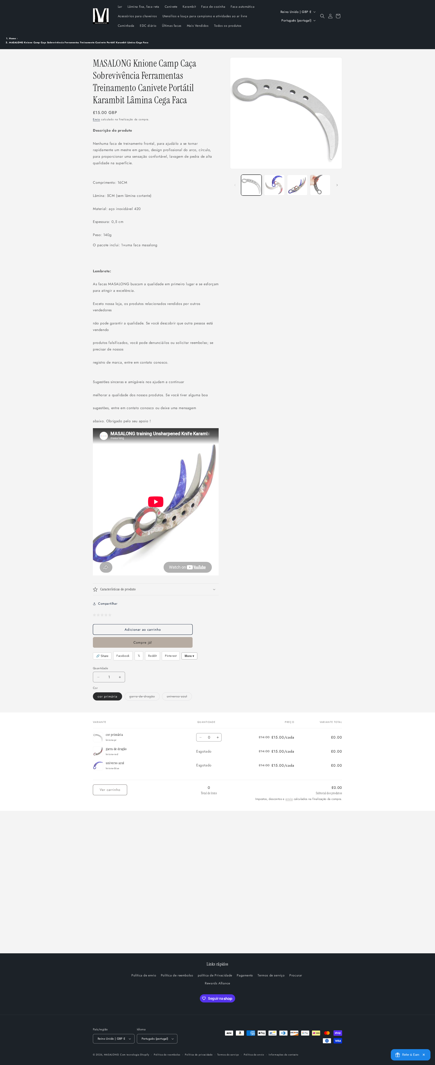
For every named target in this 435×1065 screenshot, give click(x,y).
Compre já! (142, 642)
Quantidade (100, 668)
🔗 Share (102, 656)
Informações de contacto (283, 1054)
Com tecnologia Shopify (134, 1054)
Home (12, 38)
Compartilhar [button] (107, 603)
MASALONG (111, 1054)
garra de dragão (144, 697)
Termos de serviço (271, 975)
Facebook (123, 656)
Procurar (295, 975)
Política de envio (143, 975)
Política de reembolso (177, 975)
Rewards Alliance (217, 983)
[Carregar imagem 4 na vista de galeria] (320, 185)
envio (289, 799)
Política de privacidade (199, 1054)
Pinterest (170, 656)
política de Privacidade (215, 975)
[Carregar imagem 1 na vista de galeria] (251, 185)
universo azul (179, 697)
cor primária (107, 696)
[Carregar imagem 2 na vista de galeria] (274, 185)
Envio (96, 119)
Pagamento (245, 975)
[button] (322, 16)
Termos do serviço (228, 1054)
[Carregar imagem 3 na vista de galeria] (297, 185)
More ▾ (189, 656)
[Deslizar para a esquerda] (235, 185)
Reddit (152, 656)
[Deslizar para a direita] (337, 185)
